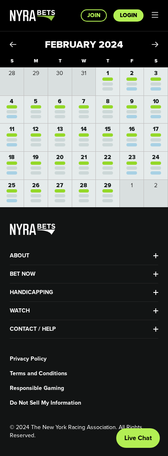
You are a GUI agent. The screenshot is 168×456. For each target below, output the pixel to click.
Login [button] (128, 15)
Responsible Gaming (37, 388)
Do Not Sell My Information (45, 403)
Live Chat (138, 438)
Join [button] (93, 15)
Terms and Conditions (38, 374)
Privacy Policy (28, 359)
